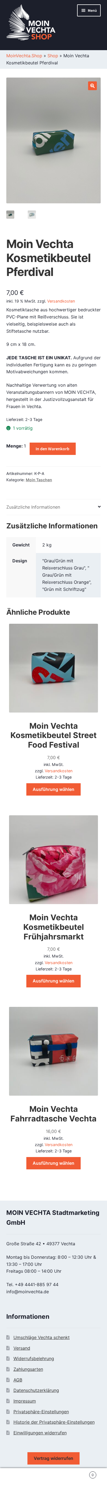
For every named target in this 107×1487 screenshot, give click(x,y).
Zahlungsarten (28, 1369)
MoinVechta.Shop (24, 55)
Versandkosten (61, 301)
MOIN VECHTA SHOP (37, 23)
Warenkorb (82, 1473)
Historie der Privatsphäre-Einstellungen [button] (54, 1422)
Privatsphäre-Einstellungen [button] (41, 1411)
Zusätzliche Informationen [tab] (33, 507)
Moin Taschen (39, 479)
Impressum (24, 1401)
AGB (17, 1380)
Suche (53, 1477)
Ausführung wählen (53, 789)
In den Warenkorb (52, 448)
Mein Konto (18, 1477)
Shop (52, 55)
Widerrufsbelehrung (33, 1358)
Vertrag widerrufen (53, 1458)
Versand (21, 1348)
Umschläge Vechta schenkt (41, 1337)
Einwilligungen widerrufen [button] (40, 1432)
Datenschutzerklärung (36, 1390)
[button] (92, 85)
